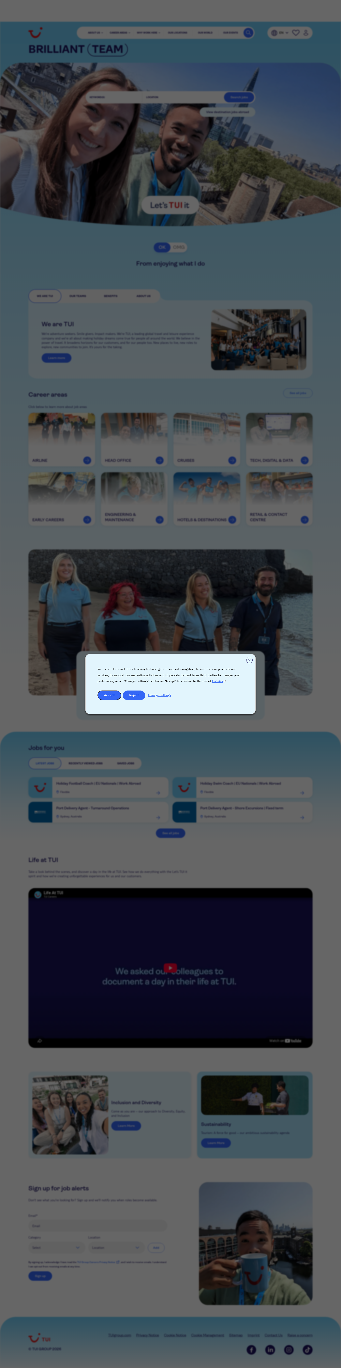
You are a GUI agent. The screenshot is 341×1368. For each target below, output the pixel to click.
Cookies (217, 681)
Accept (109, 695)
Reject (134, 695)
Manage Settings (159, 695)
